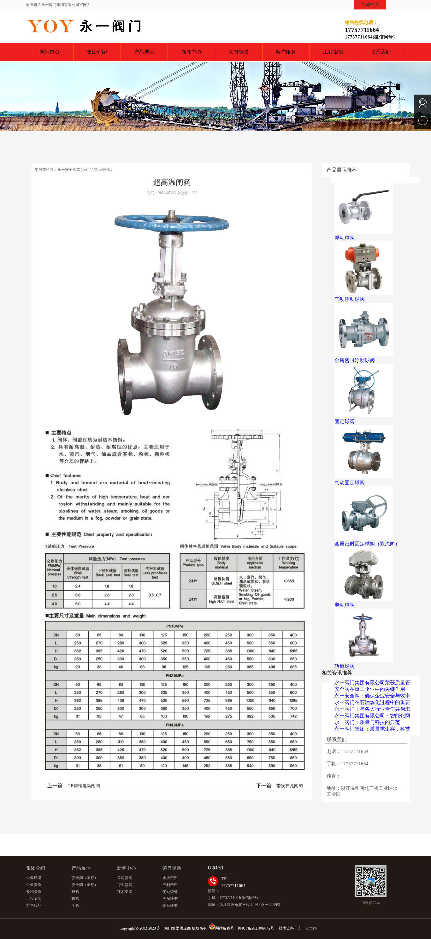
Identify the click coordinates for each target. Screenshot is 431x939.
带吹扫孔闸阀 (289, 786)
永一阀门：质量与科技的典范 (367, 722)
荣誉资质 (239, 52)
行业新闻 (124, 885)
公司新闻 (124, 878)
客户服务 (286, 52)
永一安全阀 (307, 928)
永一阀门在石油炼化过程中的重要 (372, 702)
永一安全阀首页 (70, 169)
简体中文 (370, 4)
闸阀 (106, 169)
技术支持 (124, 891)
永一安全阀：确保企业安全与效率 (372, 695)
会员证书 (170, 898)
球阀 (75, 891)
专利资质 (33, 891)
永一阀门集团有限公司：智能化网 (372, 715)
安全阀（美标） (85, 885)
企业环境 (33, 878)
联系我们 (380, 52)
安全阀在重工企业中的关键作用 (369, 689)
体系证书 (170, 905)
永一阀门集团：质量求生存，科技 (372, 729)
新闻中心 (191, 52)
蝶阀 (75, 898)
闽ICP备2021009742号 (256, 928)
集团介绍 (97, 52)
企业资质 (33, 885)
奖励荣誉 (170, 891)
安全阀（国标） (85, 878)
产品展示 (144, 52)
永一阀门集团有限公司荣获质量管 (372, 682)
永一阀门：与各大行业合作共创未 (372, 709)
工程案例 (333, 52)
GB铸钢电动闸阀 (84, 786)
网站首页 (49, 52)
